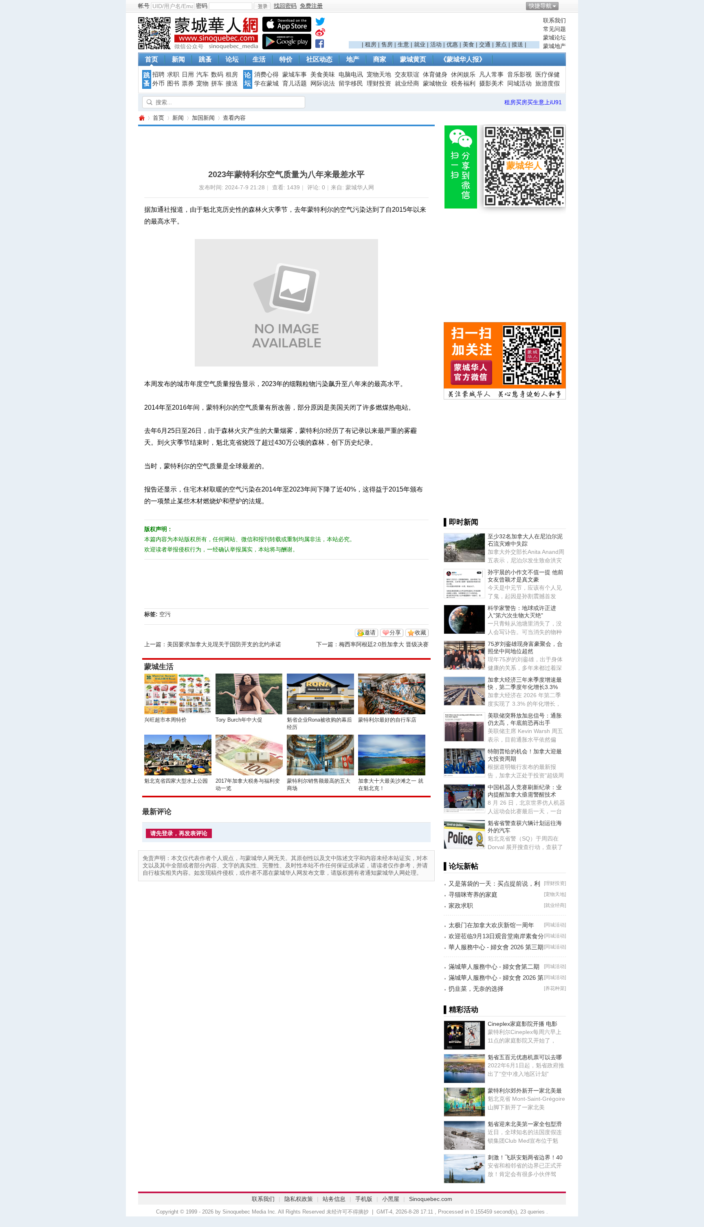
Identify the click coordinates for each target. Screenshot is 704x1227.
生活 (259, 59)
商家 (379, 59)
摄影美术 (491, 83)
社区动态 (319, 59)
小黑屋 (390, 1199)
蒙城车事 (294, 74)
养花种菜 (555, 988)
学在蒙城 (266, 83)
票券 (188, 83)
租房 (370, 44)
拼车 (217, 83)
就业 (419, 44)
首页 (151, 59)
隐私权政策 (298, 1199)
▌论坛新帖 (461, 866)
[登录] (262, 6)
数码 (217, 74)
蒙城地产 (554, 46)
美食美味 (322, 74)
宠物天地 (379, 74)
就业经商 (407, 83)
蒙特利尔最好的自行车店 (387, 720)
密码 (201, 5)
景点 (501, 44)
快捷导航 (540, 5)
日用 (188, 74)
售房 (387, 44)
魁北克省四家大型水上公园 (176, 781)
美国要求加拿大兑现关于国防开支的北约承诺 (224, 644)
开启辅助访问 (564, 5)
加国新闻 (203, 117)
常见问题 (554, 29)
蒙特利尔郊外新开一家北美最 (525, 1090)
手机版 (363, 1199)
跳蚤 (205, 59)
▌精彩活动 (461, 1009)
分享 (395, 632)
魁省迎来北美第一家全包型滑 (525, 1124)
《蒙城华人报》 (463, 59)
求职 (173, 74)
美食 (468, 44)
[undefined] (320, 23)
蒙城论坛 (554, 37)
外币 (158, 83)
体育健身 (435, 74)
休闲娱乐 (463, 74)
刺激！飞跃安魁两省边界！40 (525, 1157)
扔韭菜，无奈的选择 (476, 988)
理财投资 (379, 83)
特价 (286, 59)
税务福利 (463, 83)
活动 (436, 44)
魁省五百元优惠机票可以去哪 (525, 1057)
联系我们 (554, 20)
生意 (403, 44)
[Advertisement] (444, 29)
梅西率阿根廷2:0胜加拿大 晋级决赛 (384, 644)
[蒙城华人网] (199, 47)
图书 (173, 83)
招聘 (158, 74)
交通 (485, 44)
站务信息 (334, 1199)
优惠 (452, 44)
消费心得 (266, 74)
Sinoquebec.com (430, 1199)
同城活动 (519, 83)
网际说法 (322, 83)
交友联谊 (407, 74)
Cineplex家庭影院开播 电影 (522, 1024)
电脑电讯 (351, 74)
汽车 (202, 74)
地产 (352, 59)
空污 (165, 614)
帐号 (144, 5)
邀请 (370, 632)
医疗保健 (547, 74)
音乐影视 (519, 74)
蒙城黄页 (413, 59)
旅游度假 (547, 83)
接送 (517, 44)
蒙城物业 (435, 83)
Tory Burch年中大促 (239, 720)
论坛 (232, 59)
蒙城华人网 (141, 118)
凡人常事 (491, 74)
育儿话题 (294, 83)
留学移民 (351, 83)
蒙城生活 (159, 667)
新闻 (178, 59)
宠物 (202, 83)
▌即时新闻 (461, 522)
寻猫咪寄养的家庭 (473, 894)
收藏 (420, 632)
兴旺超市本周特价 (165, 720)
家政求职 (461, 905)
